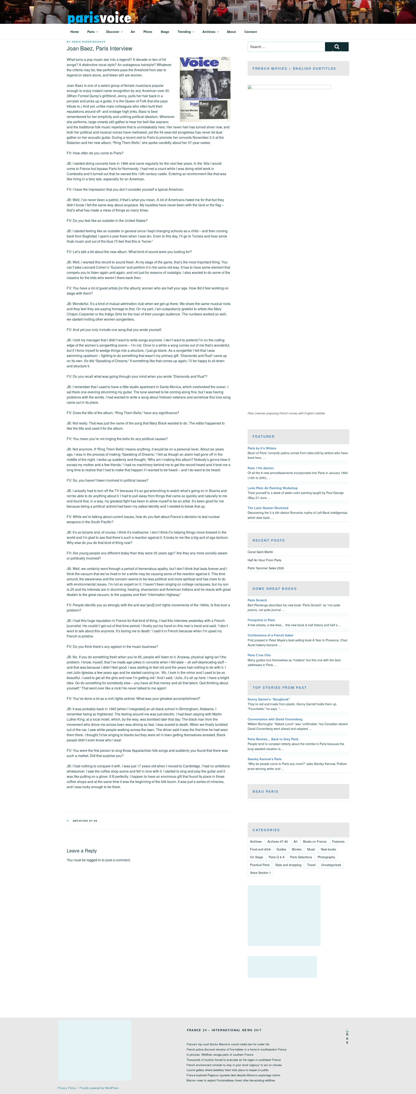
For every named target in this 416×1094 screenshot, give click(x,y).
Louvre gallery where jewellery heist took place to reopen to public (228, 1070)
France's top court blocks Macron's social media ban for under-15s (228, 1044)
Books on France (315, 841)
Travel (311, 865)
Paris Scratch (257, 600)
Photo (147, 31)
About (231, 31)
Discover (112, 31)
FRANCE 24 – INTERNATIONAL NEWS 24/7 (224, 1030)
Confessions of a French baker (270, 635)
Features (338, 841)
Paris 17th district (261, 468)
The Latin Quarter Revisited (268, 508)
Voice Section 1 (260, 872)
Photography (326, 857)
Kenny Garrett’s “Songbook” (269, 699)
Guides (281, 849)
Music (311, 849)
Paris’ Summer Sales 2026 (266, 568)
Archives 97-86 (85, 820)
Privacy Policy (67, 1088)
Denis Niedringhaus (89, 41)
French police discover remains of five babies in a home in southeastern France (236, 1049)
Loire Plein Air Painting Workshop (273, 488)
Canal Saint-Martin (260, 552)
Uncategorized (331, 865)
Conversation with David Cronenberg (275, 719)
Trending (184, 31)
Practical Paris (260, 865)
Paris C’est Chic (259, 655)
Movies (297, 849)
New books (328, 849)
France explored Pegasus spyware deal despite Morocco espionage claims (233, 1075)
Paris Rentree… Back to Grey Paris (273, 739)
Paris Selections (301, 857)
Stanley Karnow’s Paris (265, 759)
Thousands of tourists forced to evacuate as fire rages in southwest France (234, 1060)
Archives (208, 31)
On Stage (256, 857)
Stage (165, 31)
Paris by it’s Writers (262, 448)
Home (74, 31)
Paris (91, 31)
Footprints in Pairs (261, 620)
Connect (250, 31)
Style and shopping (288, 865)
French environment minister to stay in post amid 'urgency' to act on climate (234, 1065)
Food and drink (260, 849)
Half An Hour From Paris (264, 560)
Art (133, 31)
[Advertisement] (284, 915)
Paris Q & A (276, 857)
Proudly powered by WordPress (99, 1088)
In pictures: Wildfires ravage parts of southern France (220, 1054)
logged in (94, 859)
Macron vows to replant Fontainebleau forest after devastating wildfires (231, 1080)
